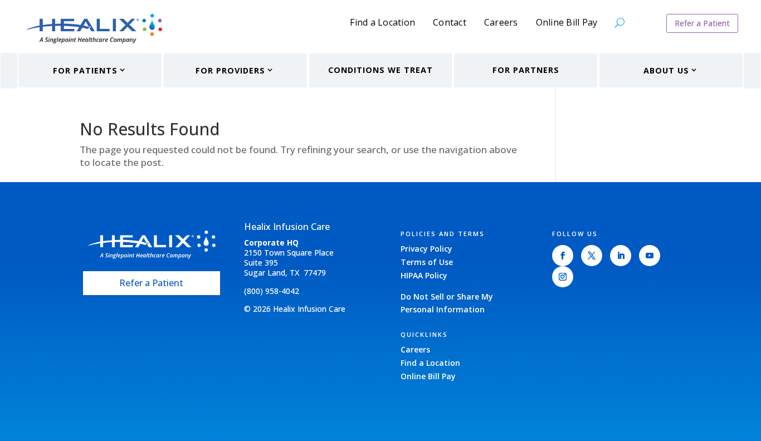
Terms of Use (427, 262)
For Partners (525, 70)
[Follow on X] (591, 255)
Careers (501, 23)
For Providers (230, 70)
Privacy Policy (426, 248)
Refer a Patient (702, 23)
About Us (666, 70)
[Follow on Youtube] (649, 255)
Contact (449, 23)
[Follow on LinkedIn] (620, 255)
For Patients (85, 70)
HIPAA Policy (424, 275)
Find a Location (382, 23)
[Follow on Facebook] (562, 255)
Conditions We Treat (380, 70)
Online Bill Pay (567, 23)
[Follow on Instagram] (562, 276)
